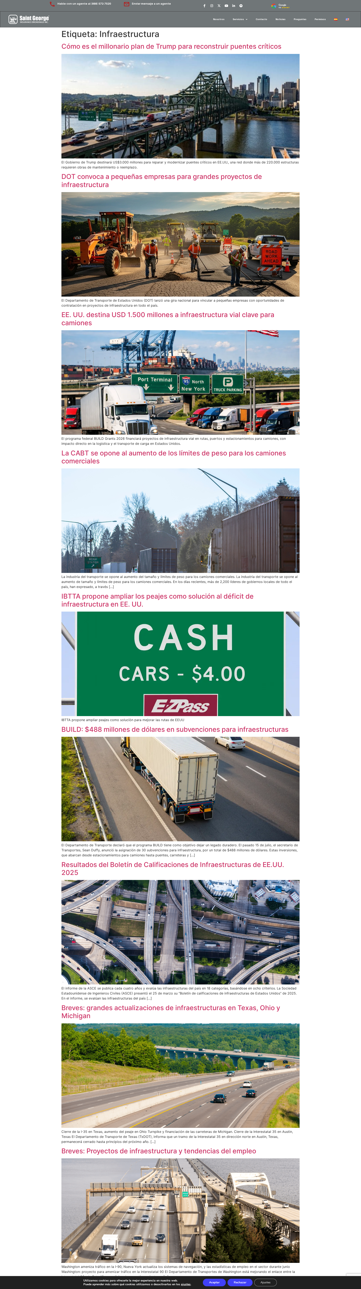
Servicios (238, 19)
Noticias (280, 19)
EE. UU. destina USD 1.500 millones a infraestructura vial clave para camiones (167, 319)
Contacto (261, 19)
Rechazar (240, 1282)
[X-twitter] (219, 6)
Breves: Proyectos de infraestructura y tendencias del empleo (158, 1151)
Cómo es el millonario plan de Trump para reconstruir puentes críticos (171, 46)
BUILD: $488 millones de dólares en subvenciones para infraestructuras (175, 729)
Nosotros (218, 19)
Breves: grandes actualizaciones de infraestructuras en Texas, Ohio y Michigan (170, 1012)
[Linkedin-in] (233, 6)
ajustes (186, 1284)
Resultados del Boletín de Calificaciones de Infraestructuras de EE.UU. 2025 (172, 869)
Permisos (320, 19)
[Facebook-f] (204, 6)
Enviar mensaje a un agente (151, 3)
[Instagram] (211, 6)
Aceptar (214, 1282)
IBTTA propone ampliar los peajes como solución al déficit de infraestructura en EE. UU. (157, 600)
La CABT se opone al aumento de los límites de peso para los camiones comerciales (173, 457)
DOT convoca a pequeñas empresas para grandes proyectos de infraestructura (161, 180)
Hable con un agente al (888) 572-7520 (84, 3)
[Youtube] (226, 6)
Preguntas (300, 19)
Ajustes (266, 1282)
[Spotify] (241, 6)
